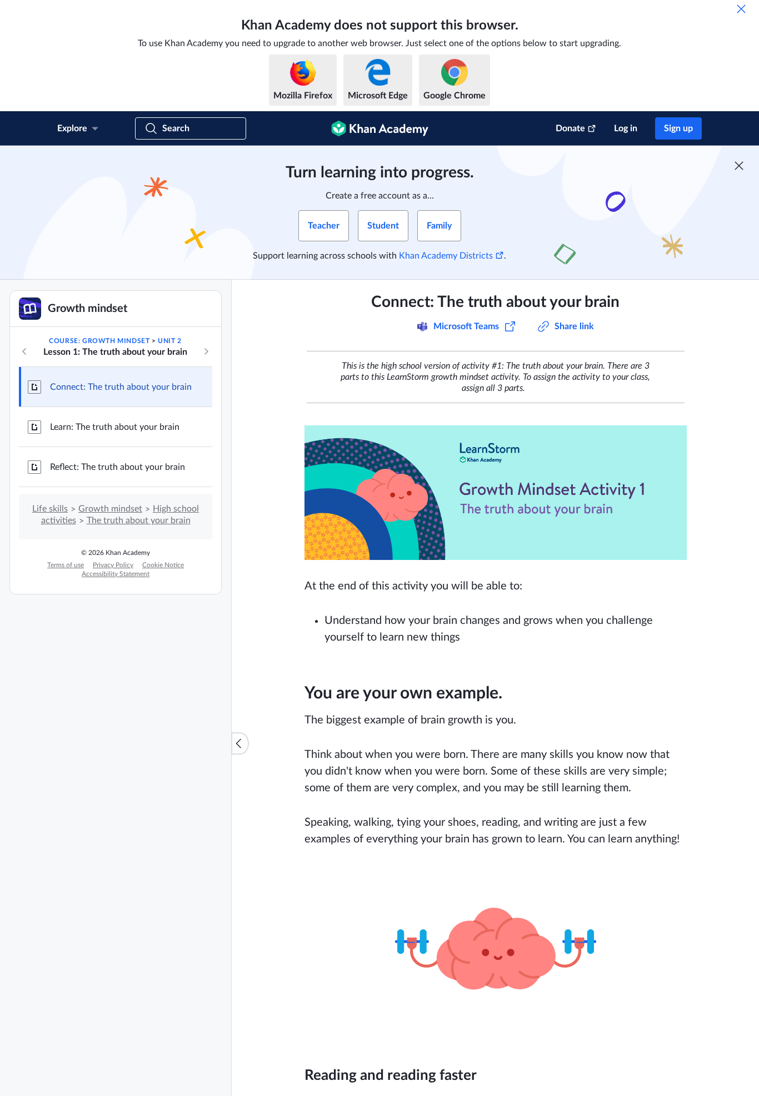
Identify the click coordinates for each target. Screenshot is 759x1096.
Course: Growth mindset (99, 341)
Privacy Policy (113, 565)
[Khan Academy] (379, 128)
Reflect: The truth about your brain (117, 467)
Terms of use (65, 565)
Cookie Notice (163, 565)
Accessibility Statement (115, 574)
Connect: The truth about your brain (121, 387)
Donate (570, 128)
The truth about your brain (139, 520)
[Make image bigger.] (495, 492)
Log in (625, 128)
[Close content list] (240, 743)
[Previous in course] (24, 351)
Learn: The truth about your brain (114, 427)
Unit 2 (170, 341)
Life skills (50, 508)
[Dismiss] (741, 9)
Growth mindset (110, 508)
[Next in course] (206, 351)
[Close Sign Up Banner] (739, 166)
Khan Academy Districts (446, 255)
